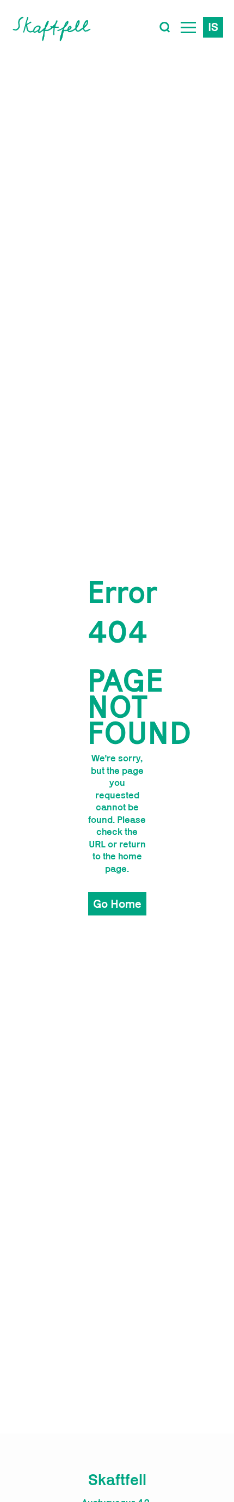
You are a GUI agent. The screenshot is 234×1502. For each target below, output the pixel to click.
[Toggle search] (165, 27)
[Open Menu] (188, 27)
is (213, 26)
